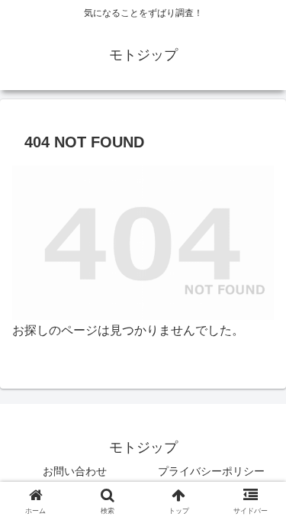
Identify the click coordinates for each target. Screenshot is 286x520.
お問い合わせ (75, 471)
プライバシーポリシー (211, 471)
